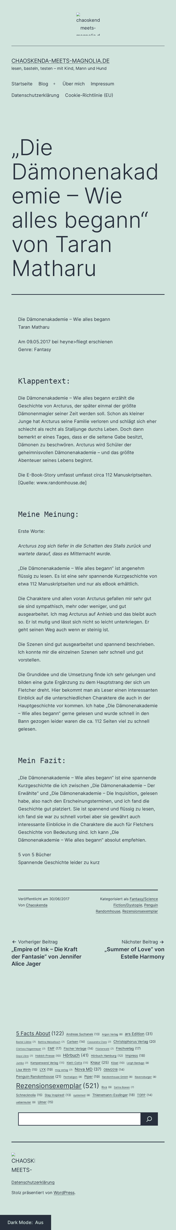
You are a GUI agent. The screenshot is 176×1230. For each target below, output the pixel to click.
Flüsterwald (105, 1048)
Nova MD (88, 1069)
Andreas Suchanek (83, 1034)
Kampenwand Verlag (47, 1063)
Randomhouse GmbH (117, 1076)
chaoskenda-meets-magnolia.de (60, 60)
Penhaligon (72, 1076)
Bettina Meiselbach (51, 1041)
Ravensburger (145, 1076)
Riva (107, 1087)
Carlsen (76, 1041)
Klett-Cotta (77, 1063)
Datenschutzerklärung (35, 95)
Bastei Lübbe (26, 1041)
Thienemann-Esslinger (113, 1095)
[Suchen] (149, 1119)
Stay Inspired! (58, 1095)
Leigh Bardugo (138, 1063)
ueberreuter (26, 1102)
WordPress (64, 1192)
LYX (46, 1069)
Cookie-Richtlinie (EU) (89, 95)
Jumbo (22, 1063)
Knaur (100, 1062)
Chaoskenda (36, 905)
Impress (135, 1056)
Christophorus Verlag (134, 1041)
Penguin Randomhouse (38, 1076)
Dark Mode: (21, 1222)
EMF (54, 1048)
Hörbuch (76, 1055)
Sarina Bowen (124, 1087)
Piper (92, 1077)
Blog (43, 84)
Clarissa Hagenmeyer (30, 1048)
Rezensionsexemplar (140, 911)
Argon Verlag (112, 1034)
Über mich (74, 84)
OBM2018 (114, 1069)
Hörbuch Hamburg (107, 1055)
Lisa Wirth (26, 1069)
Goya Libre (24, 1055)
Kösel (117, 1063)
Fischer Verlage (78, 1048)
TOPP (144, 1095)
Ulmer (45, 1102)
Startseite (22, 84)
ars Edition (139, 1034)
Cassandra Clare (99, 1041)
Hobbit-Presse (48, 1055)
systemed (81, 1095)
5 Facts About (40, 1033)
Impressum (102, 84)
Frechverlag (128, 1048)
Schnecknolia (29, 1095)
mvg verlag (63, 1069)
